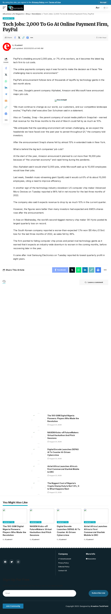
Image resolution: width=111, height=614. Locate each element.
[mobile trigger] (5, 8)
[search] (92, 7)
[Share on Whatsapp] (6, 81)
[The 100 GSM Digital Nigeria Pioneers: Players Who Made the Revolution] (38, 420)
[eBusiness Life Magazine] (15, 8)
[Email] (6, 100)
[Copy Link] (23, 37)
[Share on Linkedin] (6, 87)
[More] (32, 37)
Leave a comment (95, 282)
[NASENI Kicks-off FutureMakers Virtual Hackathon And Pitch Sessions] (38, 437)
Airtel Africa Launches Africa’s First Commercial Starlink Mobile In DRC (63, 469)
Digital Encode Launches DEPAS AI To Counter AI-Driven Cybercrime (63, 452)
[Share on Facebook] (15, 37)
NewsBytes (8, 18)
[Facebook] (5, 561)
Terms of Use (55, 2)
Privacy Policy (38, 2)
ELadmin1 (19, 45)
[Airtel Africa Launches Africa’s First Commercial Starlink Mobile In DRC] (38, 471)
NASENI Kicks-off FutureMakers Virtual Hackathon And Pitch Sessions (63, 435)
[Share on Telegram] (6, 94)
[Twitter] (11, 561)
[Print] (27, 37)
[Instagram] (18, 561)
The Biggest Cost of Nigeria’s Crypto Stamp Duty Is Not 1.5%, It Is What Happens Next (63, 486)
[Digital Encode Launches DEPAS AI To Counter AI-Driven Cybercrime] (38, 454)
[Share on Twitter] (19, 37)
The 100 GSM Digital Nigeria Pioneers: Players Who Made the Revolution (63, 418)
